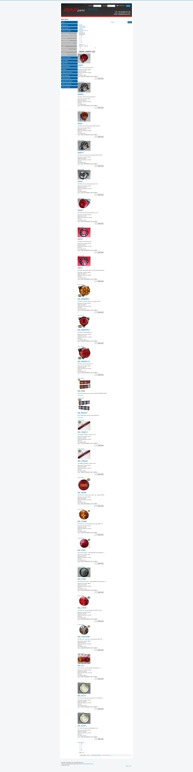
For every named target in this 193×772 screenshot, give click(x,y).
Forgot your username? (93, 8)
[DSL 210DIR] (84, 514)
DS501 (80, 123)
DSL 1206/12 (83, 432)
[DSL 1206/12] (84, 425)
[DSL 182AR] (84, 484)
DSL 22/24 (82, 726)
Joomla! (63, 763)
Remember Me (121, 5)
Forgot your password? (93, 10)
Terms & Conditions (66, 87)
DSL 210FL (82, 550)
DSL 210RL (82, 579)
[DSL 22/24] (84, 718)
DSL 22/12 (82, 695)
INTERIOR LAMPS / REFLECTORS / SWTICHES (69, 52)
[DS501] (84, 116)
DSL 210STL (82, 608)
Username (91, 5)
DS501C (81, 152)
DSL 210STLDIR (83, 636)
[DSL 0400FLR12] (84, 322)
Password (105, 5)
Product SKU (82, 27)
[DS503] (84, 203)
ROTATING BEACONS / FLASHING (69, 36)
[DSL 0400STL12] (84, 353)
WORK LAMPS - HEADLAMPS (68, 43)
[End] (81, 42)
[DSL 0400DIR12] (84, 291)
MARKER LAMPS (65, 49)
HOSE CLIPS (65, 63)
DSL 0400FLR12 (84, 330)
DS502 (80, 181)
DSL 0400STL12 (84, 361)
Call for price (80, 395)
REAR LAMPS (64, 38)
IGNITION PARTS (66, 66)
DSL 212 (81, 665)
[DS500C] (84, 87)
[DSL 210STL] (84, 601)
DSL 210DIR (82, 521)
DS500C (81, 94)
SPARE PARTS (65, 55)
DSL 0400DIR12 (83, 299)
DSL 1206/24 (83, 461)
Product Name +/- (83, 26)
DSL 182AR (82, 492)
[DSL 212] (84, 658)
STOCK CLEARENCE (66, 84)
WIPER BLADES (65, 75)
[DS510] (84, 232)
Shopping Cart (65, 25)
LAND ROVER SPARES (67, 81)
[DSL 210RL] (84, 572)
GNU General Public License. (87, 763)
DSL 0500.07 (82, 413)
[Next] (81, 41)
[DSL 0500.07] (84, 404)
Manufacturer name (83, 30)
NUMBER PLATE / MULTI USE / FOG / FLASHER (69, 46)
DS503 (80, 210)
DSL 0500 (81, 391)
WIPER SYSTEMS (66, 78)
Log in (128, 6)
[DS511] (84, 261)
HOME (63, 22)
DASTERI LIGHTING (66, 31)
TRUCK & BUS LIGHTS (67, 72)
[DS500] (84, 58)
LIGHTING (64, 69)
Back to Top (128, 766)
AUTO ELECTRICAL (66, 57)
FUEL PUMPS (65, 60)
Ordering (81, 31)
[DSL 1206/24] (84, 454)
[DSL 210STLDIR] (84, 630)
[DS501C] (84, 145)
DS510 (80, 239)
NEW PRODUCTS (66, 28)
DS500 (80, 65)
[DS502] (84, 174)
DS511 (80, 268)
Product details (81, 82)
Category (81, 29)
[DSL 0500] (84, 383)
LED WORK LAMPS (66, 40)
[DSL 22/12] (84, 688)
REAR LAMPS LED (65, 33)
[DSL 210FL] (84, 543)
